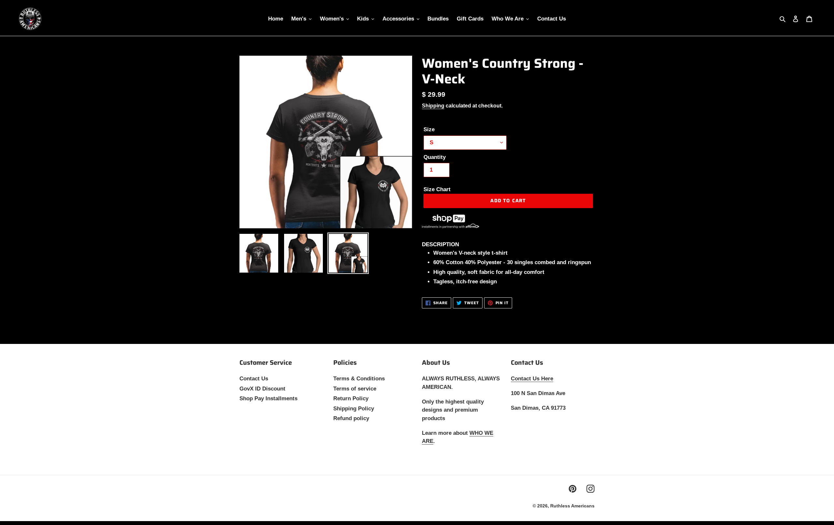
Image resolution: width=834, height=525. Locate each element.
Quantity (435, 157)
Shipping (433, 105)
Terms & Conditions (359, 379)
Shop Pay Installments (268, 398)
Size (429, 129)
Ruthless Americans (572, 505)
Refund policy (351, 418)
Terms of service (354, 389)
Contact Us (253, 379)
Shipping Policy (353, 408)
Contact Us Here (532, 379)
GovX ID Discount (262, 389)
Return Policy (350, 398)
